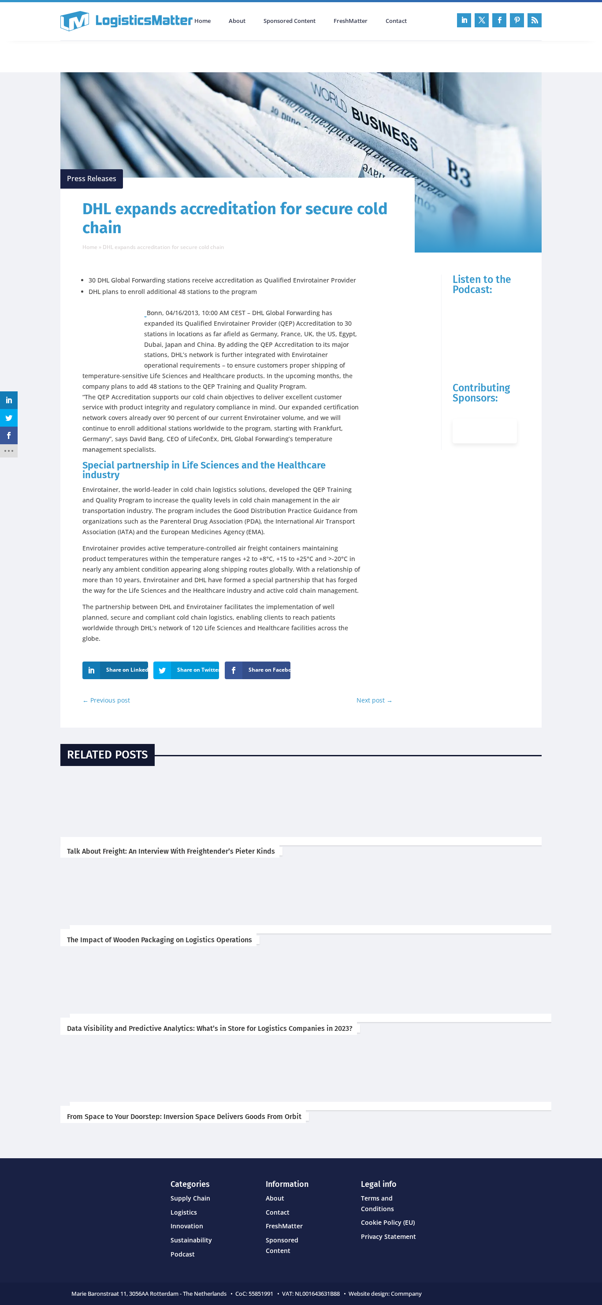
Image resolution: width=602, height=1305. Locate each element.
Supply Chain (190, 1198)
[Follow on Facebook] (499, 20)
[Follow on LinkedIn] (464, 20)
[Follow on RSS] (535, 20)
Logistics (184, 1212)
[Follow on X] (482, 20)
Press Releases (91, 178)
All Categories (85, 55)
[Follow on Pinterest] (517, 20)
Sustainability (191, 1240)
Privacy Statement (388, 1236)
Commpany (407, 1294)
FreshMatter (351, 21)
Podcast (154, 55)
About (237, 21)
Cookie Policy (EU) (388, 1222)
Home (202, 21)
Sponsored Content (290, 21)
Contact (396, 21)
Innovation (187, 1226)
